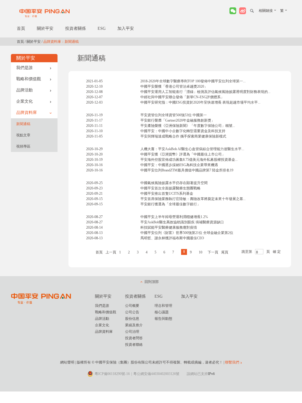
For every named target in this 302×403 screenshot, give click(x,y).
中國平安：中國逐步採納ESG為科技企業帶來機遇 (179, 165)
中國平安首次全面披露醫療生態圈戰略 (170, 188)
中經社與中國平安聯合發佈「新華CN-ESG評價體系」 (182, 97)
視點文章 (23, 135)
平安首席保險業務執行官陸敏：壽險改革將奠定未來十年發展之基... (193, 199)
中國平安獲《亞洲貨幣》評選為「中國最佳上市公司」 (182, 154)
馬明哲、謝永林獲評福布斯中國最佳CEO (172, 238)
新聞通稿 (23, 124)
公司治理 (132, 332)
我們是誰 (24, 67)
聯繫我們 (232, 362)
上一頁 (111, 252)
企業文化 (24, 101)
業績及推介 (134, 325)
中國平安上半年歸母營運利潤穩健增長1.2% (174, 217)
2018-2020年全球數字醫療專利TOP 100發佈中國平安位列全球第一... (193, 81)
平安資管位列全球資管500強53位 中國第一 (173, 115)
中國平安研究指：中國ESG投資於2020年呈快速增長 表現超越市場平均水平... (200, 102)
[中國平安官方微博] (242, 10)
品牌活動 (24, 90)
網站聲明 (67, 362)
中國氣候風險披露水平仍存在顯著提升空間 (174, 183)
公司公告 (132, 312)
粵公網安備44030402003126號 (156, 374)
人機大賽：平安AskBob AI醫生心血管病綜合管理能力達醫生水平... (192, 149)
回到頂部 (152, 282)
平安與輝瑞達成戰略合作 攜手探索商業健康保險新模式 (183, 136)
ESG (102, 28)
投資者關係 (75, 28)
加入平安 (125, 28)
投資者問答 (134, 338)
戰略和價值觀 (28, 79)
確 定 (277, 252)
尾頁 (224, 252)
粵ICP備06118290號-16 (112, 374)
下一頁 (213, 252)
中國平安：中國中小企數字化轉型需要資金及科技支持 (182, 131)
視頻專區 (23, 146)
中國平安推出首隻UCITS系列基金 (166, 193)
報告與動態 (163, 319)
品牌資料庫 (26, 112)
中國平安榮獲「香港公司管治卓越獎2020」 (174, 86)
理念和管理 (163, 306)
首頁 (21, 28)
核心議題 (162, 312)
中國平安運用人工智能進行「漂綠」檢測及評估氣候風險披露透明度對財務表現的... (205, 92)
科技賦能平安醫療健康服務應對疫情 (168, 227)
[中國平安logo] (45, 13)
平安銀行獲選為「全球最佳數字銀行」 (170, 204)
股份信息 (132, 319)
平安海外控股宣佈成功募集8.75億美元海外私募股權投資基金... (189, 160)
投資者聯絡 (134, 345)
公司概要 (132, 306)
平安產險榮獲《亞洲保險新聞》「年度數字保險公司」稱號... (187, 126)
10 (200, 252)
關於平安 (45, 28)
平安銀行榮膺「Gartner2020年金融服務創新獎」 (177, 120)
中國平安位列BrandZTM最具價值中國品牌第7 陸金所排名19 (186, 170)
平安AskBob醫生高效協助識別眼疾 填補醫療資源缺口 (182, 222)
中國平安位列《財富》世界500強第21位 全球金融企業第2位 (186, 233)
